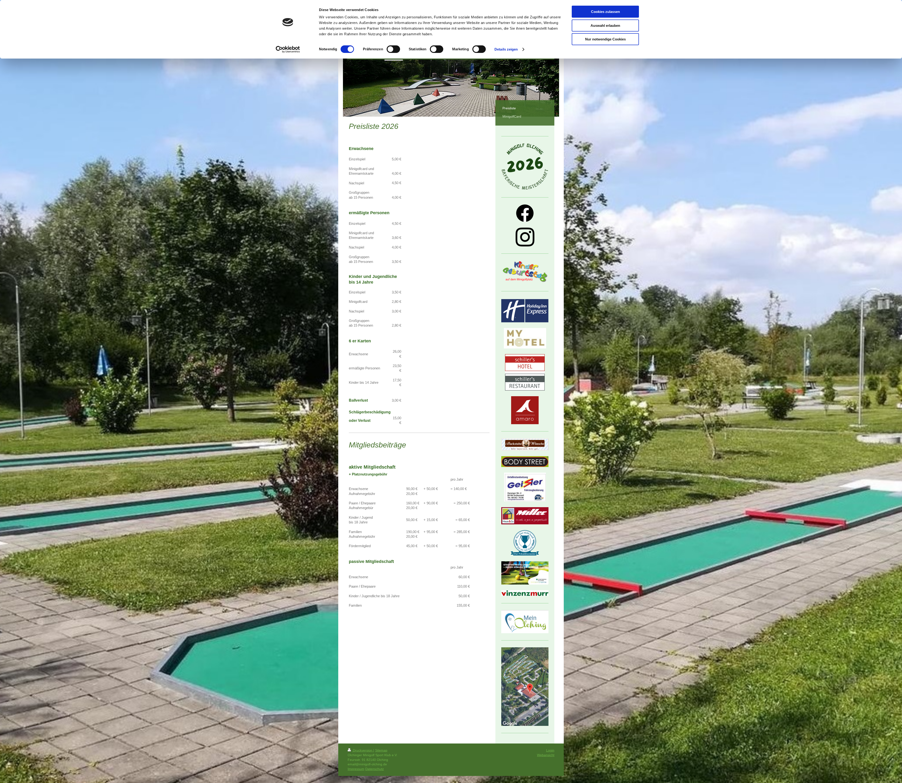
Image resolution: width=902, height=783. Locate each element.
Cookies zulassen (605, 12)
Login (550, 750)
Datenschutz (374, 769)
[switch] (393, 49)
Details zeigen (506, 49)
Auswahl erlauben (605, 26)
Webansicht (545, 755)
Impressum (356, 769)
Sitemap (381, 750)
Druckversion (362, 750)
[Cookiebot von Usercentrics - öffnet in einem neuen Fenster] (287, 49)
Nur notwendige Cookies (605, 39)
